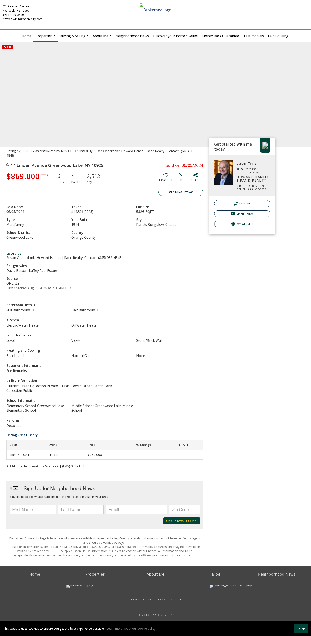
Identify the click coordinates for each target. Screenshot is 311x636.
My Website (244, 223)
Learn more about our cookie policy (131, 628)
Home (26, 36)
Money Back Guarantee (220, 36)
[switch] (165, 179)
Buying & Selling (74, 38)
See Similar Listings (180, 192)
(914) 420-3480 (13, 15)
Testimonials (253, 36)
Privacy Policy (169, 599)
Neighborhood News (132, 36)
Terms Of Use (140, 599)
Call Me (245, 203)
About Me (102, 38)
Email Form (244, 213)
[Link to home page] (155, 10)
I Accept (301, 628)
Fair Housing (278, 36)
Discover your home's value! (175, 36)
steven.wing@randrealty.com (23, 19)
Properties (46, 38)
